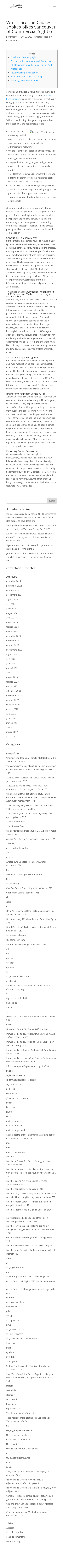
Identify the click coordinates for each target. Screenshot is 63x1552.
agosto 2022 (12, 709)
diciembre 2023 (13, 636)
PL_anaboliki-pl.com (15, 1329)
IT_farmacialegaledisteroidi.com (21, 1079)
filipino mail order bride (17, 998)
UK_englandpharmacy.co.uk (19, 1430)
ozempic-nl (11, 1306)
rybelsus (10, 1352)
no (7, 1272)
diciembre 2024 (13, 581)
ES (7, 971)
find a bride (11, 1002)
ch (7, 897)
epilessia (10, 967)
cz (7, 906)
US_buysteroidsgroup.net (18, 1457)
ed (7, 948)
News (9, 1258)
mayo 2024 (11, 613)
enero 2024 (11, 631)
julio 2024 (11, 604)
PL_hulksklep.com (14, 1333)
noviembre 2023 (14, 640)
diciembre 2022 (13, 690)
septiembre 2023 (14, 649)
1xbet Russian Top (15, 826)
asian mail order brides (17, 848)
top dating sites (13, 1408)
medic (9, 1147)
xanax (9, 1466)
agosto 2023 (12, 654)
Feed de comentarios (16, 1536)
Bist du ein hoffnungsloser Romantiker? (25, 874)
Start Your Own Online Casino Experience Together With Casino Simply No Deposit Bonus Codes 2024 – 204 (31, 1378)
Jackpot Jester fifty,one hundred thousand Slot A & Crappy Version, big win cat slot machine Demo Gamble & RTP (30, 537)
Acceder (10, 1527)
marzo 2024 (12, 622)
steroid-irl (10, 1394)
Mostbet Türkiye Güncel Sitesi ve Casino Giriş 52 (29, 1245)
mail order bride (13, 1121)
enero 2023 (11, 686)
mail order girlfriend (15, 1130)
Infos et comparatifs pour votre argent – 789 (27, 1066)
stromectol (11, 1399)
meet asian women (15, 1152)
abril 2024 (11, 617)
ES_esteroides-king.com (17, 976)
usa (8, 1462)
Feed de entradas (14, 1532)
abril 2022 (11, 727)
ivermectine (11, 1093)
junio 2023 (11, 663)
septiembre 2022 (14, 704)
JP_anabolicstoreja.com (17, 1098)
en (7, 953)
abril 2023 (11, 672)
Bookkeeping (12, 883)
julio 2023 (11, 658)
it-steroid (10, 1089)
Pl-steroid (10, 1343)
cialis (8, 901)
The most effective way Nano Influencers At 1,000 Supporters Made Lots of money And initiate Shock (31, 65)
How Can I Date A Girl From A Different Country (29, 1029)
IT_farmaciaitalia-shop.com (19, 1075)
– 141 (9, 748)
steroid (9, 1385)
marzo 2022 (12, 732)
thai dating (11, 1404)
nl (7, 1263)
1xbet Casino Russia (15, 821)
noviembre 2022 (14, 695)
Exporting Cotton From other (24, 80)
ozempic (10, 1297)
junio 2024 (11, 608)
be (7, 869)
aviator (9, 857)
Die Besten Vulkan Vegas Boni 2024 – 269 (26, 944)
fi (6, 993)
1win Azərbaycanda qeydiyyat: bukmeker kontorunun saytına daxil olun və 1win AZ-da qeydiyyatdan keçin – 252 (31, 769)
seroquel (10, 1356)
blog (8, 879)
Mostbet (10, 1156)
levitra (9, 1111)
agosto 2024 (12, 599)
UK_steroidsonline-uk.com (18, 1435)
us (7, 1453)
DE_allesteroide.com (16, 935)
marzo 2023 (12, 677)
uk (7, 1425)
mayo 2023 (11, 668)
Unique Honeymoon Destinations (22, 1448)
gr (7, 1012)
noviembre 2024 (14, 585)
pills (8, 1311)
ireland (9, 1070)
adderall (10, 843)
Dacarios (14, 36)
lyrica (8, 1116)
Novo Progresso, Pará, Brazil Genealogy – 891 (28, 1276)
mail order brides (14, 1125)
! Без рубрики (12, 753)
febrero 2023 (12, 681)
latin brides (11, 1107)
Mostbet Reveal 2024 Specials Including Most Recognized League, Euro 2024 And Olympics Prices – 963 (31, 1229)
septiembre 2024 (14, 594)
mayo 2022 (11, 722)
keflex (9, 1102)
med (8, 1142)
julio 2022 (11, 713)
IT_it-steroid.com (14, 1084)
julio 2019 (11, 736)
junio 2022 (11, 718)
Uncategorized (41, 36)
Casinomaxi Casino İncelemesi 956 (22, 892)
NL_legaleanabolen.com (17, 1267)
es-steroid (11, 981)
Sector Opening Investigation (24, 72)
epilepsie (10, 962)
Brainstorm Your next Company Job (27, 76)
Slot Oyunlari (12, 1361)
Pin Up (9, 1315)
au (7, 852)
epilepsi (9, 958)
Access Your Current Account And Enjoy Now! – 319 (30, 839)
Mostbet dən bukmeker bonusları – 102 (25, 1188)
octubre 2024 (12, 590)
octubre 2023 (12, 645)
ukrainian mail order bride (18, 1439)
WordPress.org (13, 1541)
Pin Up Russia (12, 1320)
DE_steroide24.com (15, 939)
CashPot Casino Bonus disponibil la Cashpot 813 (29, 888)
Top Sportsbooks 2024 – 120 (20, 1413)
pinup (8, 1324)
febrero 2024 (12, 626)
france (9, 1007)
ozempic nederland (15, 1302)
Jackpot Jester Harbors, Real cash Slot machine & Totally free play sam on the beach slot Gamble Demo (29, 557)
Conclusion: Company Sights (24, 57)
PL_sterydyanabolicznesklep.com (21, 1338)
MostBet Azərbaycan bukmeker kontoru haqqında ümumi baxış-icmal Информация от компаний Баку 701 (31, 1173)
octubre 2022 (12, 700)
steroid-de (11, 1390)
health (9, 1024)
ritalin (8, 1347)
